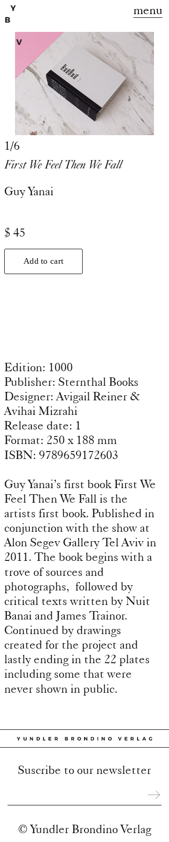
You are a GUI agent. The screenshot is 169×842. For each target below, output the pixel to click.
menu (147, 9)
